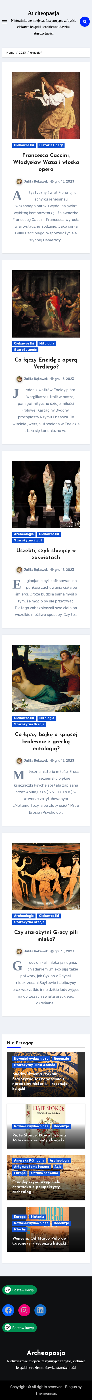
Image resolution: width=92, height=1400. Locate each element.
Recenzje (61, 1059)
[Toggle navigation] (4, 21)
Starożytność (25, 350)
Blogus (71, 1387)
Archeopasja (43, 13)
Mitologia (46, 343)
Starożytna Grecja (29, 724)
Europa (20, 1173)
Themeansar (45, 1393)
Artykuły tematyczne (31, 1167)
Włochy (20, 1229)
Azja (58, 1167)
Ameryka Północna (29, 1160)
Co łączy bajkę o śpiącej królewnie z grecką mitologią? (46, 741)
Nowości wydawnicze (31, 1059)
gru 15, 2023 (64, 181)
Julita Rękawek (36, 181)
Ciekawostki (24, 145)
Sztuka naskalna (44, 1173)
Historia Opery (51, 145)
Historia (37, 1217)
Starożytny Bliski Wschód (34, 1065)
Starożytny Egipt (28, 540)
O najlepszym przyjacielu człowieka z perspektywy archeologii (36, 1187)
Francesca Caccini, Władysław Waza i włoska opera (46, 162)
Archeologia (24, 534)
